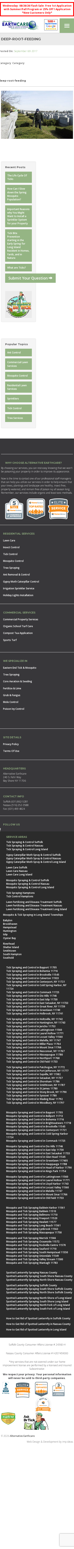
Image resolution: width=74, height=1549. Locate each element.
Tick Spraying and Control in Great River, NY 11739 (35, 1006)
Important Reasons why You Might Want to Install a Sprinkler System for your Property (18, 216)
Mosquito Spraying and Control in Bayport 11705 (34, 1112)
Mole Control (10, 702)
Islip (5, 934)
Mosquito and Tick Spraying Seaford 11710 (31, 1249)
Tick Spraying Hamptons (20, 893)
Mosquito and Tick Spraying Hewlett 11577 (31, 1222)
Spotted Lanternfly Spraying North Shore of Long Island (39, 1298)
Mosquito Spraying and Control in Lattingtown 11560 (37, 1176)
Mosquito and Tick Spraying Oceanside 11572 (32, 1241)
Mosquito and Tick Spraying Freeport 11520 (31, 1218)
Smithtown (9, 950)
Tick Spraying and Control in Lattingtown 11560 (34, 1030)
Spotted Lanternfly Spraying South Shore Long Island (37, 1301)
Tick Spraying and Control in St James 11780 (32, 1088)
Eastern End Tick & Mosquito (19, 667)
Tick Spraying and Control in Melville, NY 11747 (33, 1040)
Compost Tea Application (18, 633)
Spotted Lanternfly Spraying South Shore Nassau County (39, 1276)
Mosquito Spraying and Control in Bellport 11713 (34, 1116)
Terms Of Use (11, 751)
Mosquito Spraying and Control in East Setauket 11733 (38, 1153)
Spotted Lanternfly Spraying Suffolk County (31, 1285)
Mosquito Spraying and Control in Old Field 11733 (35, 1198)
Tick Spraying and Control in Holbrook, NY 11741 (34, 1013)
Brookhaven (10, 924)
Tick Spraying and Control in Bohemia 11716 (32, 971)
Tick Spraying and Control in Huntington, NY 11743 (35, 1022)
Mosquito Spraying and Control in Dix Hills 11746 (34, 1146)
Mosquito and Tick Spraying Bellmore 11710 (32, 1214)
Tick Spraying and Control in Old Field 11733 (32, 1061)
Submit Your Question (28, 278)
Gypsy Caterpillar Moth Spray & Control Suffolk (33, 855)
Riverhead (9, 943)
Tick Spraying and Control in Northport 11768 (33, 1058)
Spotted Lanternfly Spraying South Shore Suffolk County (39, 1289)
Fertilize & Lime (12, 688)
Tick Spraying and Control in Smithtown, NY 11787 (35, 1085)
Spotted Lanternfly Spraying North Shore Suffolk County (39, 1292)
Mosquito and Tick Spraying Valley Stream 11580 (34, 1259)
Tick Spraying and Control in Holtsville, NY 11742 (34, 1019)
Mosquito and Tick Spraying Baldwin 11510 (31, 1211)
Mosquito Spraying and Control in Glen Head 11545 (36, 1157)
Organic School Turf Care (18, 626)
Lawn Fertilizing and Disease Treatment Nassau (34, 905)
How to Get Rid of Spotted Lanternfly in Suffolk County (38, 1318)
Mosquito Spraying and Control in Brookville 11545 (35, 1126)
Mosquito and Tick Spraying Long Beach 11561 (33, 1225)
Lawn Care (9, 540)
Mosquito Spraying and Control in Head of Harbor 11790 (39, 1167)
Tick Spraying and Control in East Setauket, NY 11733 (37, 1003)
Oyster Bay (9, 938)
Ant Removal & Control (16, 574)
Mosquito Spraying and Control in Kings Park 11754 (36, 1171)
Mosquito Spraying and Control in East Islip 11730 (35, 1150)
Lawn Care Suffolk (16, 867)
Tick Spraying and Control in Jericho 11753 (31, 1026)
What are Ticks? (16, 267)
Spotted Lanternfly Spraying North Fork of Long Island (38, 1305)
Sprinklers (13, 398)
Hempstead (9, 927)
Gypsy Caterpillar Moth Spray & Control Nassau (33, 858)
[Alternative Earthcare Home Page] (20, 25)
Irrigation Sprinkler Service (18, 588)
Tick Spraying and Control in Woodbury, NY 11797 (35, 1102)
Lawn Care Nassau (17, 871)
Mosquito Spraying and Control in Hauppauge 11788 (36, 1164)
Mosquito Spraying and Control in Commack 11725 (35, 1140)
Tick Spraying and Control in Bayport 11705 (31, 967)
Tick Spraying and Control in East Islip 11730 (32, 999)
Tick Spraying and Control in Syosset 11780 (31, 1095)
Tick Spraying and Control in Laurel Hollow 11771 (35, 1033)
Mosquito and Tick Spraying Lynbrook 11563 (32, 1229)
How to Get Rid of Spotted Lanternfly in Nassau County (38, 1324)
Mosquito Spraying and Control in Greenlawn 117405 (37, 1160)
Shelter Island (11, 947)
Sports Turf (10, 640)
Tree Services (15, 418)
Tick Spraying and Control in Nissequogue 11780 (34, 1054)
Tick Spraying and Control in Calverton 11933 (32, 978)
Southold (8, 957)
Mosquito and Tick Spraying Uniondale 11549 (32, 1256)
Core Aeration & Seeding (17, 681)
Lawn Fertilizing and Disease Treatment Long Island (36, 909)
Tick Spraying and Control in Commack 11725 (32, 992)
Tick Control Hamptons (19, 896)
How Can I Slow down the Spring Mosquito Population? (17, 194)
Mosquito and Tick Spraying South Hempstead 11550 (37, 1252)
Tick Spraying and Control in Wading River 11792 (34, 1099)
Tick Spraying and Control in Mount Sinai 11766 (33, 1047)
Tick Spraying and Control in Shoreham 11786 (33, 1081)
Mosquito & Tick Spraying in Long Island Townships (33, 915)
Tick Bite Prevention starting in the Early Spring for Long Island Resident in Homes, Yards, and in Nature (18, 245)
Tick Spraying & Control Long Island (27, 849)
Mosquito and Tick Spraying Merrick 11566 (31, 1238)
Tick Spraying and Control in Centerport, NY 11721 (35, 981)
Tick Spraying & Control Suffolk (24, 842)
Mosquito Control (17, 375)
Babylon (7, 920)
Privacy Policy (11, 744)
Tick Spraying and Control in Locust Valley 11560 (34, 1037)
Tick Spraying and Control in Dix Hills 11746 (31, 995)
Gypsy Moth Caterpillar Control (21, 581)
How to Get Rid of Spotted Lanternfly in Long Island (36, 1329)
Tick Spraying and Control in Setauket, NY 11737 (34, 1078)
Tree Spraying (11, 567)
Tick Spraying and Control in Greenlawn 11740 (33, 1010)
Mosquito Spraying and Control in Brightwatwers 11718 (38, 1123)
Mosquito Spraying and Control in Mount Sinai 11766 (36, 1194)
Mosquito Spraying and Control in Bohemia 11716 (35, 1119)
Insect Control (11, 547)
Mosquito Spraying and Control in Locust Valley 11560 (37, 1187)
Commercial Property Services (20, 619)
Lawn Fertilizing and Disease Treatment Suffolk (34, 902)
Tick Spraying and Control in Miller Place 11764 (33, 1044)
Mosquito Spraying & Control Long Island (30, 887)
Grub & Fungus (11, 695)
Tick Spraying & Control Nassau (24, 845)
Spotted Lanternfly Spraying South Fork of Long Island (38, 1308)
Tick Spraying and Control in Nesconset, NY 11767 (35, 1051)
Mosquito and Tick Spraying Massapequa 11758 (34, 1232)
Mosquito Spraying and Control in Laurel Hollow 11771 (38, 1180)
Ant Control (14, 352)
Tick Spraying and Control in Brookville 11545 (32, 974)
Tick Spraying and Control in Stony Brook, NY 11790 (36, 1092)
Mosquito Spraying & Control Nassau (27, 884)
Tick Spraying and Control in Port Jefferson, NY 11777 (37, 1070)
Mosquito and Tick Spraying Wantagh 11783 (32, 1263)
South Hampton (12, 954)
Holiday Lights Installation (18, 595)
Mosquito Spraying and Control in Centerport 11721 (36, 1130)
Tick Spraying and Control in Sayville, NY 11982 (33, 1074)
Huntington (9, 931)
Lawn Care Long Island (19, 874)
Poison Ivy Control (13, 709)
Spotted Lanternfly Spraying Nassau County (31, 1272)
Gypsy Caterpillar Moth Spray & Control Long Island (36, 862)
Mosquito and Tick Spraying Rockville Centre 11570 (36, 1245)
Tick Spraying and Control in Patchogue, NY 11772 (35, 1067)
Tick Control (14, 408)
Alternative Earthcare (22, 1436)
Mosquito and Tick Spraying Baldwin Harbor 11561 (35, 1207)
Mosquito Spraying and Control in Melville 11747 (34, 1191)
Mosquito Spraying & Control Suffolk (27, 880)
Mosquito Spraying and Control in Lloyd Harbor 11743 (37, 1183)
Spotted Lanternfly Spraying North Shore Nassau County (39, 1280)
